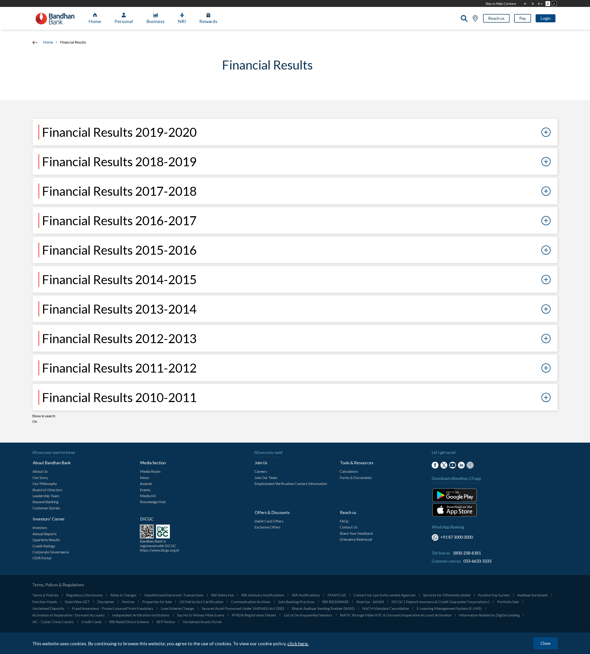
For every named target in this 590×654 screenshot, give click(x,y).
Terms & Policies (45, 595)
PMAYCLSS (336, 595)
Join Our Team (265, 477)
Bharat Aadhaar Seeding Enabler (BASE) (323, 608)
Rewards (208, 21)
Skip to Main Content (501, 4)
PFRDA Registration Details (254, 615)
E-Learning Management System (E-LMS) (449, 608)
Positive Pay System (494, 595)
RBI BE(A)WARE (335, 601)
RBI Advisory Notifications (262, 595)
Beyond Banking (45, 501)
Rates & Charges (123, 595)
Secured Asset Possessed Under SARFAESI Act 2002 (243, 608)
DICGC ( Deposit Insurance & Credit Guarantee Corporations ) (441, 601)
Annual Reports (44, 533)
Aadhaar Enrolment (532, 595)
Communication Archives (251, 601)
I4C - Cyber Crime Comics (53, 621)
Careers (260, 471)
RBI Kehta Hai (222, 595)
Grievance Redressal (356, 539)
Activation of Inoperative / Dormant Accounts (68, 615)
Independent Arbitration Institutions (140, 615)
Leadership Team (45, 495)
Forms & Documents (356, 477)
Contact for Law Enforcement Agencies (385, 595)
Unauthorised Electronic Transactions (174, 595)
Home (94, 21)
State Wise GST (77, 601)
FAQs (344, 521)
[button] (496, 18)
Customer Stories (46, 508)
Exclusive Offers (267, 527)
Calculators (349, 471)
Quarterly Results (46, 539)
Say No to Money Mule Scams (200, 615)
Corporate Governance (50, 552)
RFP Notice (165, 621)
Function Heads (44, 601)
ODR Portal (41, 558)
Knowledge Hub (153, 501)
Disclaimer (105, 601)
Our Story (40, 477)
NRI (182, 21)
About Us (40, 471)
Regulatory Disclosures (84, 595)
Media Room (150, 471)
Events (145, 490)
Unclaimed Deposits (48, 608)
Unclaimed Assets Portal (202, 621)
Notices (128, 601)
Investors (39, 527)
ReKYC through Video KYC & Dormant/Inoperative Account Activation (395, 615)
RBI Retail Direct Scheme (129, 621)
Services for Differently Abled (446, 595)
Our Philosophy (44, 483)
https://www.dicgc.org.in (159, 550)
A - (526, 4)
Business (155, 21)
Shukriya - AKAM (370, 601)
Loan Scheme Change (177, 608)
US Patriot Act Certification (201, 601)
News (144, 477)
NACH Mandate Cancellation (385, 608)
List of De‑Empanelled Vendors (308, 615)
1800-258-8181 (467, 552)
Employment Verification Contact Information (290, 483)
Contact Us (349, 527)
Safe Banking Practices (296, 601)
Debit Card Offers (268, 521)
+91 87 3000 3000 (456, 537)
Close (545, 643)
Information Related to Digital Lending (489, 615)
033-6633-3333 (477, 560)
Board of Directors (47, 490)
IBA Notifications (306, 595)
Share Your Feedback (356, 533)
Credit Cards (91, 621)
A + (540, 4)
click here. (298, 643)
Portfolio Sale (508, 601)
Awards (146, 483)
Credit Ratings (43, 546)
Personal (124, 21)
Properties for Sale (157, 601)
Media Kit (148, 495)
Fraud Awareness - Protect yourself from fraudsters (112, 608)
